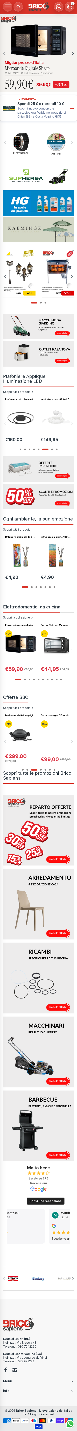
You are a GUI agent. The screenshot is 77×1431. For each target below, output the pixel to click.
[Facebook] (5, 1370)
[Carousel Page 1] (20, 449)
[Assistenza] (58, 7)
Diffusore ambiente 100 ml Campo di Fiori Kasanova (56, 537)
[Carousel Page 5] (38, 449)
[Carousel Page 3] (45, 303)
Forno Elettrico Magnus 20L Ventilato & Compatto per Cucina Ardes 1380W (55, 625)
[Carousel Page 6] (45, 449)
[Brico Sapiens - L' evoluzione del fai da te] (38, 7)
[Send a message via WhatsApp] (70, 1424)
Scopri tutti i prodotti (16, 392)
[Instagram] (14, 1370)
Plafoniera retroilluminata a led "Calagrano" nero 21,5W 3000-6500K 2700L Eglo (20, 399)
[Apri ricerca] (18, 7)
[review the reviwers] (54, 1226)
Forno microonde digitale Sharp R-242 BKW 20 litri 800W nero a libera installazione (20, 625)
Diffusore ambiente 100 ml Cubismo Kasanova (20, 537)
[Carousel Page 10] (61, 679)
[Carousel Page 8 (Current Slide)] (56, 449)
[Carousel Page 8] (52, 679)
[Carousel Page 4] (34, 449)
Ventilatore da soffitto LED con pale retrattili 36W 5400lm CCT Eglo (56, 399)
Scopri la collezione (16, 617)
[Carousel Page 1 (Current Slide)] (34, 303)
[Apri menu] (7, 7)
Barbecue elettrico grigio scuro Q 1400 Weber (19, 715)
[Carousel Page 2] (41, 303)
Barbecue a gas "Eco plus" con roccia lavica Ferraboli (56, 715)
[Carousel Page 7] (52, 449)
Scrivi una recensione (46, 1201)
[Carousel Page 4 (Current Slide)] (41, 770)
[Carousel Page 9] (56, 679)
